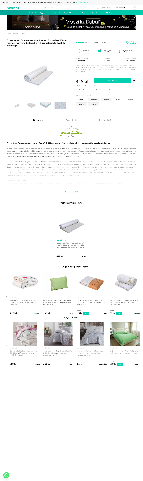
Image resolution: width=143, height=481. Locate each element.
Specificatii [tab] (71, 120)
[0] (120, 8)
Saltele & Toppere (12, 33)
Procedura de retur (85, 90)
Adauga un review (100, 42)
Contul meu (105, 8)
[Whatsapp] (6, 475)
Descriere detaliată (71, 192)
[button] (134, 80)
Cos (131, 8)
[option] (17, 105)
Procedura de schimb (103, 90)
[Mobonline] (13, 8)
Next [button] (68, 105)
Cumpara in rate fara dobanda (89, 86)
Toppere (22, 33)
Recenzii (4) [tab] (105, 120)
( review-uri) (87, 42)
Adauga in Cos (112, 80)
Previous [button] (8, 105)
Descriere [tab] (38, 120)
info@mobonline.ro (82, 2)
